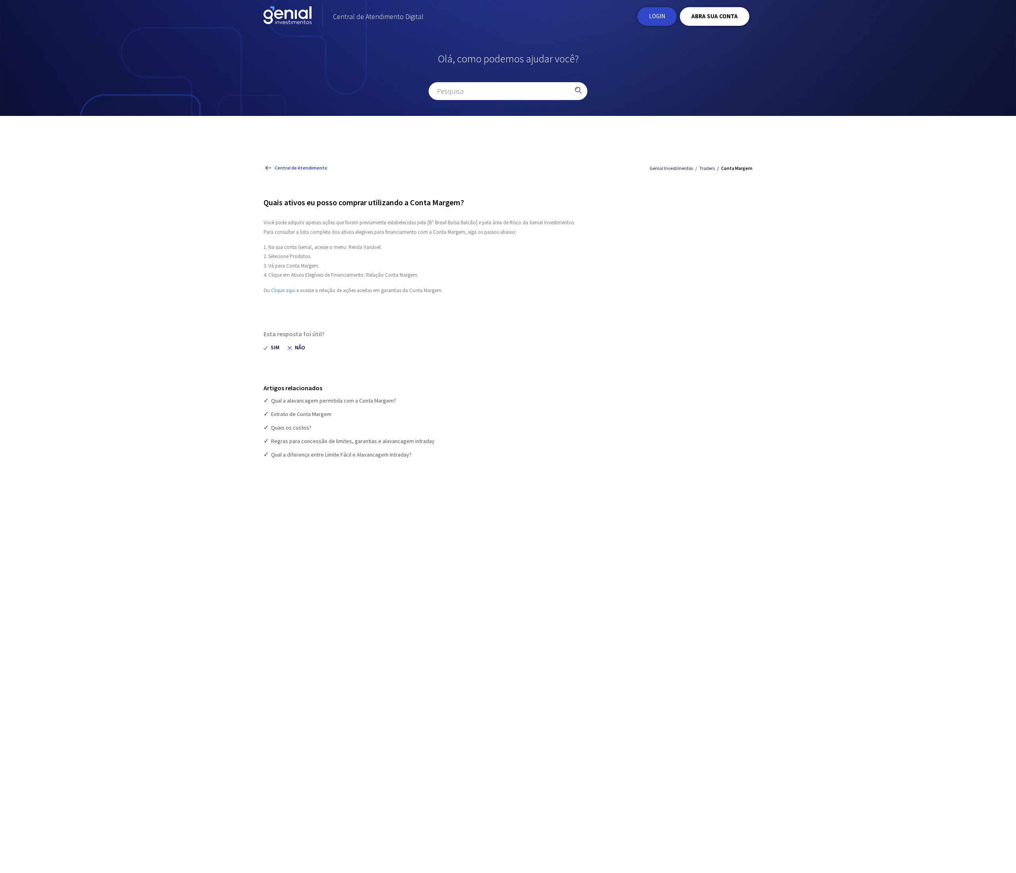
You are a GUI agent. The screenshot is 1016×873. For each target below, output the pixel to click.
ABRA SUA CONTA (714, 16)
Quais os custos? (291, 427)
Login (657, 16)
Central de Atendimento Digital (378, 16)
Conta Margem (736, 168)
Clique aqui (283, 290)
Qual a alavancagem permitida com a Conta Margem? (333, 400)
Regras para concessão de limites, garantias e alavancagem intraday (353, 441)
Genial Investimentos (671, 168)
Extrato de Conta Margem (301, 414)
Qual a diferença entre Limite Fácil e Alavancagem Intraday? (341, 454)
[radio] (271, 347)
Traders (707, 168)
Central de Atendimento (301, 168)
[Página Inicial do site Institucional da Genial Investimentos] (288, 16)
